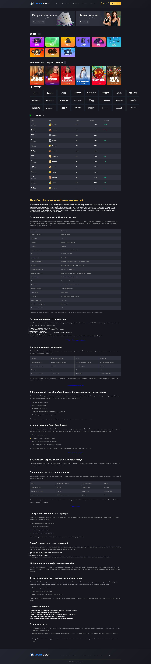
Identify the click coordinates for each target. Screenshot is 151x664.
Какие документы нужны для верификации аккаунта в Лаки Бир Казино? (54, 610)
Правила (95, 655)
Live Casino (83, 655)
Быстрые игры (66, 3)
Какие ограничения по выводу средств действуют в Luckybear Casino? (53, 614)
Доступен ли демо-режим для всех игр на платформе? (48, 616)
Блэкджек (75, 655)
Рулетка (68, 655)
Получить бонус (37, 21)
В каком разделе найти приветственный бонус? (46, 612)
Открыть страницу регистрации (75, 340)
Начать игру (83, 21)
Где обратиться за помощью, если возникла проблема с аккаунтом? (52, 618)
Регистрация (115, 3)
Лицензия (102, 655)
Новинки (84, 3)
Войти (105, 3)
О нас (89, 655)
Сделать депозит (75, 506)
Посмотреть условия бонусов (75, 385)
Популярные (76, 3)
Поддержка (110, 655)
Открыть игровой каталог (75, 452)
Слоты (57, 3)
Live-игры (92, 3)
